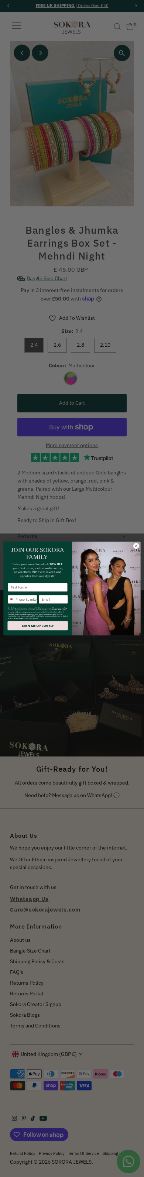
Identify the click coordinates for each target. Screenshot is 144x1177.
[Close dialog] (136, 546)
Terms (36, 618)
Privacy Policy (28, 618)
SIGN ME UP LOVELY (37, 625)
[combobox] (11, 599)
